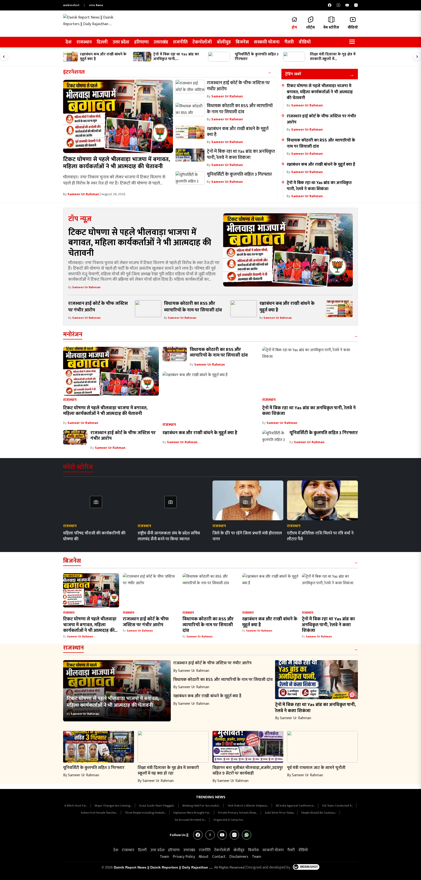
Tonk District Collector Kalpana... (248, 805)
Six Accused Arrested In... (191, 819)
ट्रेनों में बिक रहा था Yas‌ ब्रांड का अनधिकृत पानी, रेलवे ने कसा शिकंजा (319, 185)
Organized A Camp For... (228, 819)
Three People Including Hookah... (146, 812)
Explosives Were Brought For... (192, 812)
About (204, 856)
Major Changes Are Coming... (113, 805)
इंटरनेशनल (74, 72)
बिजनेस (242, 42)
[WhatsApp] (246, 834)
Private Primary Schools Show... (238, 812)
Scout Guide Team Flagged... (157, 805)
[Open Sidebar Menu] (352, 42)
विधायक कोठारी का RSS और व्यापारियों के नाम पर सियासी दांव (321, 143)
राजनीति (180, 42)
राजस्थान (84, 42)
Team (164, 856)
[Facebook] (330, 5)
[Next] (417, 57)
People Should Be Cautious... (319, 812)
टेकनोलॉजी (202, 42)
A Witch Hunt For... (76, 805)
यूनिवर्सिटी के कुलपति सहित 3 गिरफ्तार (323, 433)
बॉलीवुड (224, 42)
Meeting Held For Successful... (201, 805)
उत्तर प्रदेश (121, 42)
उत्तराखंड (160, 42)
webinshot (71, 5)
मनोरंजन (72, 334)
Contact (219, 856)
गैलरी (289, 42)
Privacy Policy (184, 856)
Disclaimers (238, 856)
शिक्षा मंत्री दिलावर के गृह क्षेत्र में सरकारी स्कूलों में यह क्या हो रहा (168, 770)
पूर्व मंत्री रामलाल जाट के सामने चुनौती (316, 767)
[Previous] (4, 57)
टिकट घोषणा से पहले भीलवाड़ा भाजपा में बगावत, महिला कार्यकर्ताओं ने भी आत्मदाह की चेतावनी (116, 162)
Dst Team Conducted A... (338, 805)
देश (69, 42)
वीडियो (305, 42)
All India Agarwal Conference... (296, 805)
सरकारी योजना (266, 42)
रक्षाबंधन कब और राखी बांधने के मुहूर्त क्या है (321, 164)
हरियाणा (141, 42)
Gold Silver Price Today (280, 812)
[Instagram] (356, 5)
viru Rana (96, 5)
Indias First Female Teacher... (99, 812)
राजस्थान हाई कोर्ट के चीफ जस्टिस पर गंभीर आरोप (321, 119)
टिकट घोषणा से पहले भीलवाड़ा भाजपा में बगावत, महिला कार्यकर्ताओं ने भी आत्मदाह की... (90, 624)
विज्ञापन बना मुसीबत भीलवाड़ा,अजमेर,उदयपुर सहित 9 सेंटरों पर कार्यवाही (247, 770)
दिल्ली (102, 42)
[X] (338, 5)
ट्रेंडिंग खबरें (293, 74)
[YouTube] (347, 5)
